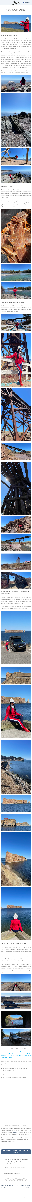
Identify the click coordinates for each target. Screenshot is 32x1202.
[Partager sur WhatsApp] (6, 1179)
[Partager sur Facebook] (9, 1179)
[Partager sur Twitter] (12, 1179)
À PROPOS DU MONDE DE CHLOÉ (17, 1197)
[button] (2, 2)
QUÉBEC (18, 7)
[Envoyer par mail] (14, 1179)
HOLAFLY (15, 1132)
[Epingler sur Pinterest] (17, 1179)
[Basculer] (2, 1162)
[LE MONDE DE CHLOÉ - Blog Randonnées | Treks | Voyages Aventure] (16, 2)
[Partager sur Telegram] (25, 1179)
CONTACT (28, 1197)
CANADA (14, 7)
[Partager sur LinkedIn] (20, 1179)
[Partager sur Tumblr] (23, 1179)
